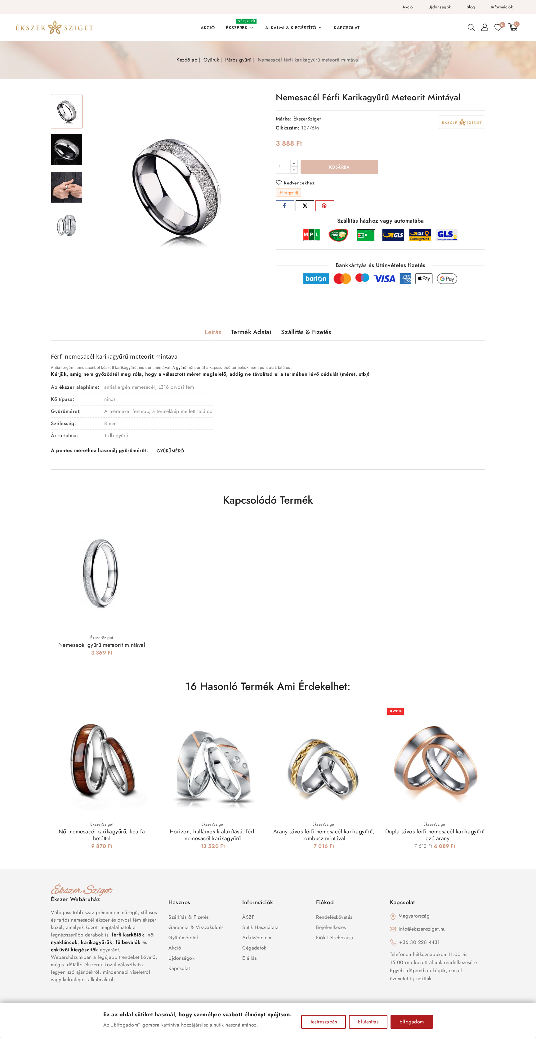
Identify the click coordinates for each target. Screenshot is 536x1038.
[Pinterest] (325, 206)
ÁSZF (248, 917)
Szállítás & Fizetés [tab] (306, 332)
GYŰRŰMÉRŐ (170, 451)
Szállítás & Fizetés (188, 917)
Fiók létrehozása (334, 937)
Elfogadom (412, 1021)
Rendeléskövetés (334, 917)
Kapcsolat (179, 968)
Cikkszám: (288, 127)
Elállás (249, 958)
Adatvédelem (256, 937)
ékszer (67, 387)
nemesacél (80, 356)
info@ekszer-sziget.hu (422, 928)
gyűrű (181, 367)
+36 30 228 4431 (419, 942)
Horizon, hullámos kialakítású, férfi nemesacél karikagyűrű (213, 834)
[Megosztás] (285, 206)
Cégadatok (254, 947)
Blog (471, 7)
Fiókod (325, 902)
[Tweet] (305, 206)
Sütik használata (260, 927)
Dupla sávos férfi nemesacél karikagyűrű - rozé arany (435, 834)
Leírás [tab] (213, 332)
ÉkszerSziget (307, 118)
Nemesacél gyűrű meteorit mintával (101, 645)
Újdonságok (439, 7)
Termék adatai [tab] (251, 332)
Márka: (284, 118)
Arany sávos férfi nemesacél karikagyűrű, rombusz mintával (324, 834)
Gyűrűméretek (183, 937)
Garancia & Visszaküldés (196, 927)
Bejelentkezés (331, 927)
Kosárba (339, 167)
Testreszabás (323, 1021)
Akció (407, 7)
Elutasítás (368, 1021)
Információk (502, 7)
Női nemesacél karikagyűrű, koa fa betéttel (102, 834)
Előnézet (143, 529)
